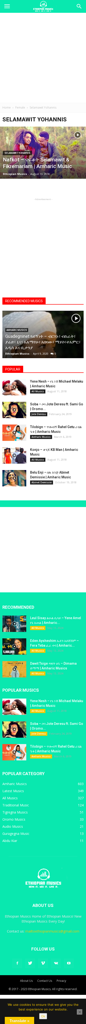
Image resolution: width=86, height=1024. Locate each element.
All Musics (38, 391)
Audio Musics (12, 826)
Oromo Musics (13, 819)
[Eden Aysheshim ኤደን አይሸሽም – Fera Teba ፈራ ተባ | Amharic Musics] (14, 646)
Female (20, 107)
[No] (79, 1012)
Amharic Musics (16, 330)
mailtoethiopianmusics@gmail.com (52, 931)
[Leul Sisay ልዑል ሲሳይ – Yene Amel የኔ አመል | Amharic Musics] (14, 624)
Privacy (61, 981)
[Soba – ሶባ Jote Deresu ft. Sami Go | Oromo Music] (14, 410)
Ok (43, 1016)
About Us (26, 981)
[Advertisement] (43, 58)
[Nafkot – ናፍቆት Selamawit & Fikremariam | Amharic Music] (43, 156)
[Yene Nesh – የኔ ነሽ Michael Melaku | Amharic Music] (14, 387)
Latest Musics (13, 791)
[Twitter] (30, 963)
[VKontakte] (56, 963)
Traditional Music (15, 805)
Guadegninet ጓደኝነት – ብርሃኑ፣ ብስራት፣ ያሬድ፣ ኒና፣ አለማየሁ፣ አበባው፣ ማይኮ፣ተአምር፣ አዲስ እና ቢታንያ (43, 342)
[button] (79, 6)
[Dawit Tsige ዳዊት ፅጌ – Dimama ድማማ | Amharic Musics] (14, 669)
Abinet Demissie (42, 482)
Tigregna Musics (15, 812)
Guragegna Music (15, 833)
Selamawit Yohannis (17, 153)
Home (6, 107)
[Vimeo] (43, 963)
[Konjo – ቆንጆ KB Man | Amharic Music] (14, 455)
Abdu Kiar (9, 840)
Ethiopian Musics (15, 174)
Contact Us (44, 981)
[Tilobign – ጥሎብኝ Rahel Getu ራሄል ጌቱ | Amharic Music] (14, 433)
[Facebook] (17, 963)
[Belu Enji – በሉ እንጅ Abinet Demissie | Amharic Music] (14, 478)
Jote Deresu (39, 414)
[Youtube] (69, 963)
